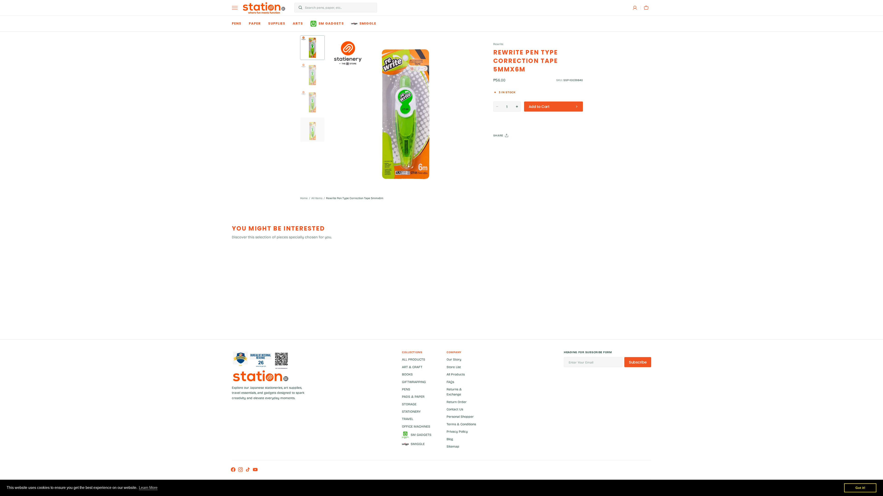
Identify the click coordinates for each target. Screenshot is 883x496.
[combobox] (340, 7)
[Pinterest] (518, 146)
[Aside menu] (236, 7)
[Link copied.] (526, 146)
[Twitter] (500, 146)
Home (304, 198)
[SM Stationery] (264, 8)
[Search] (299, 7)
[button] (635, 8)
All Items (316, 198)
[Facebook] (509, 146)
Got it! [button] (860, 488)
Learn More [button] (148, 488)
